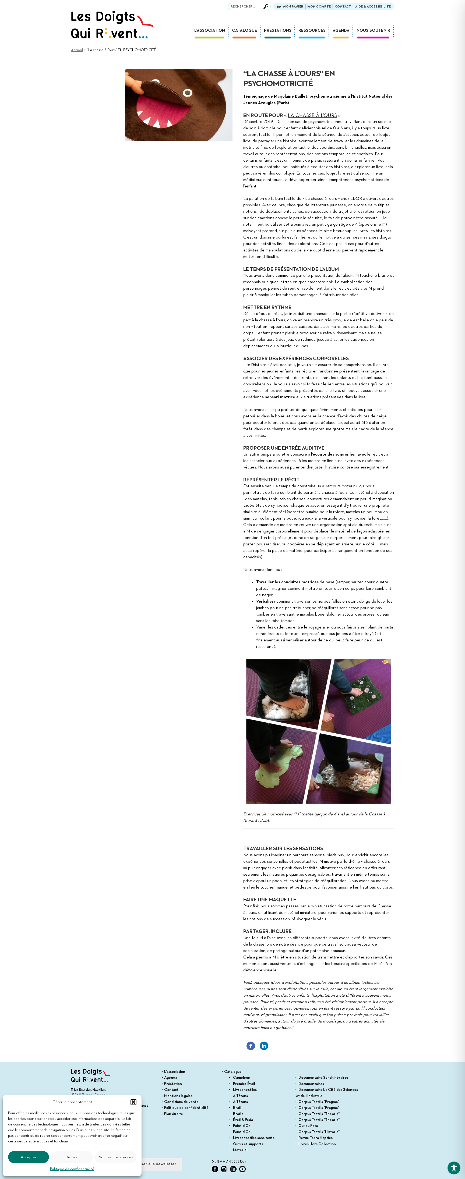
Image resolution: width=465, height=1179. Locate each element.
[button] (133, 1102)
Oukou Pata (308, 1126)
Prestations (277, 31)
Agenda (341, 31)
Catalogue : (233, 1072)
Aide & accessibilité (373, 6)
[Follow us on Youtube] (242, 1169)
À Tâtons (240, 1096)
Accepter (28, 1157)
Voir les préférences (116, 1157)
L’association (209, 31)
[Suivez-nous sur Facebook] (215, 1169)
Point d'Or (241, 1126)
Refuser (72, 1157)
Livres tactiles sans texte (254, 1138)
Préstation (173, 1084)
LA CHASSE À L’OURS (312, 115)
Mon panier (293, 6)
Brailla (238, 1114)
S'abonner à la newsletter (152, 1164)
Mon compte (319, 6)
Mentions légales (178, 1096)
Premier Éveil (244, 1084)
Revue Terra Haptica (315, 1138)
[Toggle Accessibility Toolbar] (454, 1168)
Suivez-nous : (229, 1161)
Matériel (240, 1150)
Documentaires (311, 1084)
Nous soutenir (373, 31)
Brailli (237, 1108)
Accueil (77, 50)
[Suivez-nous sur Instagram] (224, 1169)
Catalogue (244, 31)
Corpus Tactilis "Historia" (319, 1132)
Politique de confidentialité (72, 1169)
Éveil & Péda (243, 1120)
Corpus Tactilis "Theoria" (319, 1114)
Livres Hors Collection (317, 1144)
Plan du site (173, 1114)
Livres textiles (245, 1090)
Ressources (312, 31)
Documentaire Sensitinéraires (323, 1077)
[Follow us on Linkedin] (233, 1169)
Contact (343, 6)
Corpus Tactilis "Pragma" (318, 1102)
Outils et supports (248, 1144)
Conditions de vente (181, 1102)
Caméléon (241, 1077)
